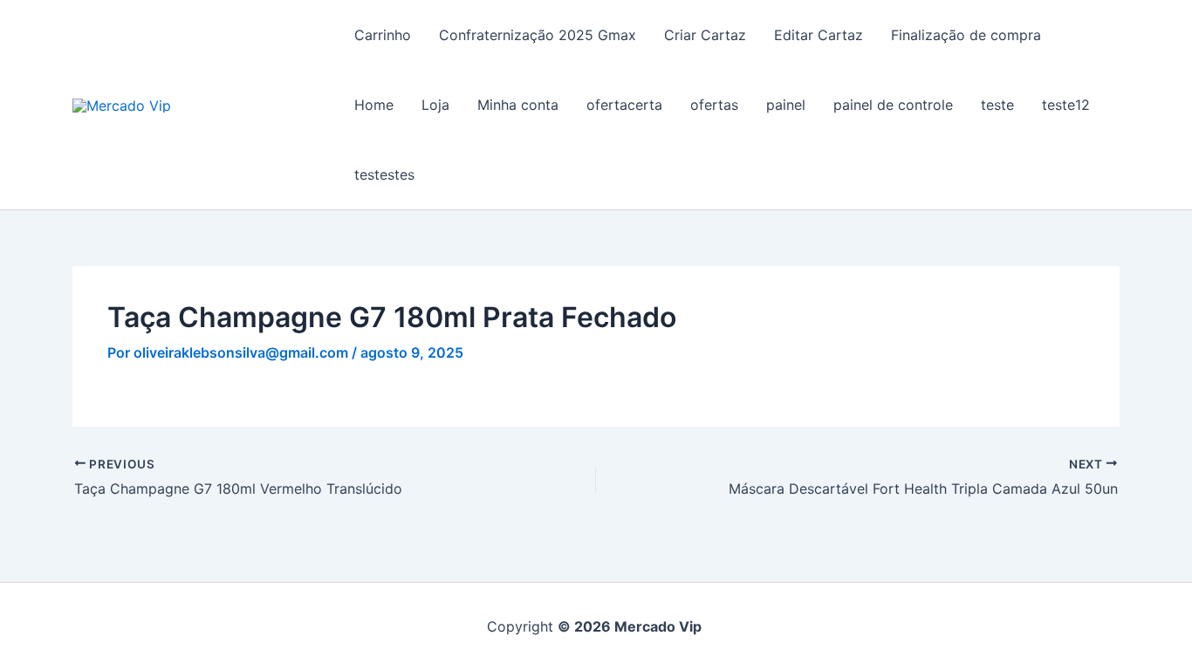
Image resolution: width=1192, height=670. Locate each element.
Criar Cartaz (705, 35)
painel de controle (893, 104)
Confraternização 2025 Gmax (537, 35)
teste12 (1066, 104)
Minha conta (517, 104)
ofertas (714, 104)
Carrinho (382, 35)
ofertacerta (624, 104)
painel (785, 104)
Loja (435, 104)
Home (374, 104)
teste (997, 104)
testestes (384, 174)
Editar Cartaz (818, 35)
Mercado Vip (254, 104)
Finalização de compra (966, 35)
